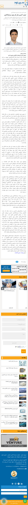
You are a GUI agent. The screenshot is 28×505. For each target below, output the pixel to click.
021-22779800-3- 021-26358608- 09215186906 (16, 466)
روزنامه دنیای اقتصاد (19, 253)
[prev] (2, 288)
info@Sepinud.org (21, 469)
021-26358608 (6, 270)
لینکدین (11, 22)
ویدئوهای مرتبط (22, 431)
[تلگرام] (19, 484)
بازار (17, 261)
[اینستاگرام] (16, 484)
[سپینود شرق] (21, 3)
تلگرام (16, 22)
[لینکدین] (22, 484)
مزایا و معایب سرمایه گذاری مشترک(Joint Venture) (9, 290)
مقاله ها (24, 358)
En (24, 7)
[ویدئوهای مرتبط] (2, 431)
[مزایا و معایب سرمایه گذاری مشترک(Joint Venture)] (9, 283)
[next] (25, 288)
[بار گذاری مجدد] (16, 347)
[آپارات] (12, 484)
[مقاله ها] (2, 358)
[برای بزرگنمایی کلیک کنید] (14, 36)
